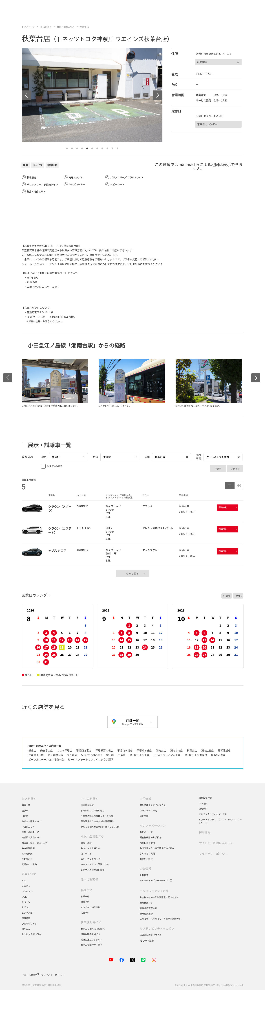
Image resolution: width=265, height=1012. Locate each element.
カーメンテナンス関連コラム (95, 864)
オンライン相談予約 (90, 907)
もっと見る (132, 573)
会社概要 (144, 874)
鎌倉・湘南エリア (30, 831)
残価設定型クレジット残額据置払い (98, 821)
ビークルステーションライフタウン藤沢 (90, 759)
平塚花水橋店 (124, 750)
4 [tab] (82, 147)
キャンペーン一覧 (148, 810)
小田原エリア (28, 826)
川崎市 (25, 815)
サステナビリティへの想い (157, 928)
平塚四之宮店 (83, 750)
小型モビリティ (29, 923)
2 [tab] (72, 147)
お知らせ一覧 (146, 831)
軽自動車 (26, 918)
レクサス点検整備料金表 (93, 869)
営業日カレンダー (207, 124)
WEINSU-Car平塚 (139, 755)
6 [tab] (92, 147)
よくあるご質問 (147, 853)
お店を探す (29, 798)
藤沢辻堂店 (224, 750)
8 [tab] (102, 147)
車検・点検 (86, 842)
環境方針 (203, 808)
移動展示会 (27, 858)
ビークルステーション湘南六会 (46, 759)
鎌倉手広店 (46, 750)
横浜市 (25, 810)
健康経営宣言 (205, 797)
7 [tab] (97, 147)
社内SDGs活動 (147, 940)
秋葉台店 (184, 506)
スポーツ (26, 901)
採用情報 (204, 832)
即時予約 (222, 507)
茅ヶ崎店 (72, 755)
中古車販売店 (28, 848)
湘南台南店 (176, 750)
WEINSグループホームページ (154, 880)
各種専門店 (27, 853)
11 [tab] (117, 147)
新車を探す (29, 874)
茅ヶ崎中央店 (55, 755)
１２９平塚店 (64, 750)
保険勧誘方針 (146, 902)
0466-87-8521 (204, 74)
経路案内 (202, 62)
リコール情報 (29, 975)
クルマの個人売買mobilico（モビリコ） (100, 826)
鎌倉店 (32, 750)
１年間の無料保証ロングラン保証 (97, 815)
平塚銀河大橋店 (104, 750)
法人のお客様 (89, 879)
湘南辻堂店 (207, 750)
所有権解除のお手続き (150, 837)
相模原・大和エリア (31, 837)
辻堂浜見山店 (36, 755)
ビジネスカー (28, 912)
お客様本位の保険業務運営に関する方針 (159, 897)
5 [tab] (87, 147)
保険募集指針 (146, 913)
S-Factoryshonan (91, 755)
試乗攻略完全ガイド (90, 934)
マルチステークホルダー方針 (213, 814)
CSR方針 (203, 803)
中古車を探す (89, 798)
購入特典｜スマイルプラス (153, 805)
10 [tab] (112, 147)
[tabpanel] (92, 95)
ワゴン (25, 896)
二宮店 (121, 755)
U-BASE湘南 (218, 755)
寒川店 (110, 755)
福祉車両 (26, 928)
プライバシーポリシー (213, 853)
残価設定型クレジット (91, 939)
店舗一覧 (26, 805)
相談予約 (85, 896)
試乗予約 (85, 901)
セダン (25, 907)
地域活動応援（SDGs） (151, 935)
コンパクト (27, 891)
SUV (24, 880)
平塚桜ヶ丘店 (144, 750)
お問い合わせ (146, 858)
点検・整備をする (92, 836)
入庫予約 (85, 912)
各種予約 (86, 890)
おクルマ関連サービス (91, 944)
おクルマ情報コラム (31, 934)
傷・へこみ (86, 853)
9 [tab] (107, 147)
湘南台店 (161, 750)
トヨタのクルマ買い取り (93, 810)
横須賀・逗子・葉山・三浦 (35, 842)
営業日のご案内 (29, 864)
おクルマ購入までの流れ (93, 928)
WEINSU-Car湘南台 (196, 755)
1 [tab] (67, 147)
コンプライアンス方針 (154, 891)
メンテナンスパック (90, 858)
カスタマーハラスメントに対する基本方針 (160, 918)
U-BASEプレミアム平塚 (167, 755)
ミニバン (26, 885)
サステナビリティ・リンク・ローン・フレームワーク (220, 821)
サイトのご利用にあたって (216, 843)
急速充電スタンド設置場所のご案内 (157, 848)
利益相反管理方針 (148, 908)
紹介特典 (144, 815)
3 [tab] (77, 147)
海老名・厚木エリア (31, 821)
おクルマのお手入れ (90, 848)
